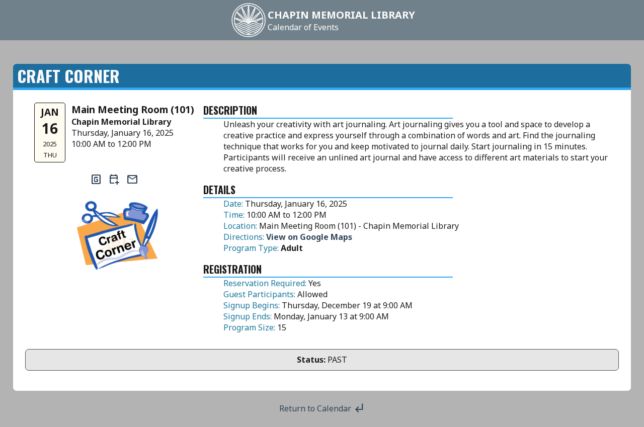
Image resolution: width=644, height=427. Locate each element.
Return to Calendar (322, 408)
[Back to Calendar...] (248, 36)
